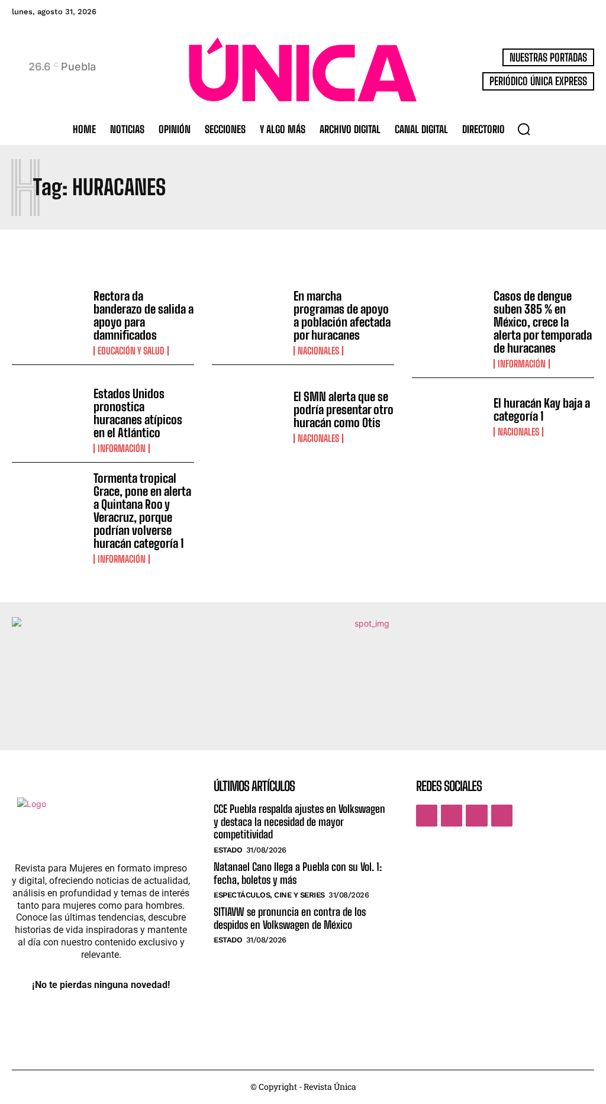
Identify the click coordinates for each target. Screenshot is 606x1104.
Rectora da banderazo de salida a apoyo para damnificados (144, 315)
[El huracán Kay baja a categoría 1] (448, 416)
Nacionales (318, 351)
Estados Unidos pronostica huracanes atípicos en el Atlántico (138, 413)
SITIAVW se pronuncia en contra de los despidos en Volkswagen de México (290, 918)
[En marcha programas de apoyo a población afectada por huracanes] (248, 318)
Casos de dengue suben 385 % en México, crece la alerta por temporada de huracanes (543, 322)
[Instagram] (451, 815)
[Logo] (303, 69)
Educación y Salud (131, 351)
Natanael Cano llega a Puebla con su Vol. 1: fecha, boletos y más (298, 873)
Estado (228, 849)
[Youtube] (501, 815)
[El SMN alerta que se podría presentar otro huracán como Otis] (248, 416)
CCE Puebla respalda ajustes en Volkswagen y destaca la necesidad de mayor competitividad (299, 821)
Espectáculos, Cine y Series (269, 894)
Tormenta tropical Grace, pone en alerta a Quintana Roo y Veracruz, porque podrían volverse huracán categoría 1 (142, 510)
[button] (524, 129)
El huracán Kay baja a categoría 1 (542, 409)
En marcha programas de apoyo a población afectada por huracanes (342, 315)
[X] (476, 815)
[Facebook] (426, 815)
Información (522, 364)
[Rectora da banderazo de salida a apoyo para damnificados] (48, 318)
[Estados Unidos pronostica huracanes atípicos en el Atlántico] (48, 416)
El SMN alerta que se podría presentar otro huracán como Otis (344, 409)
